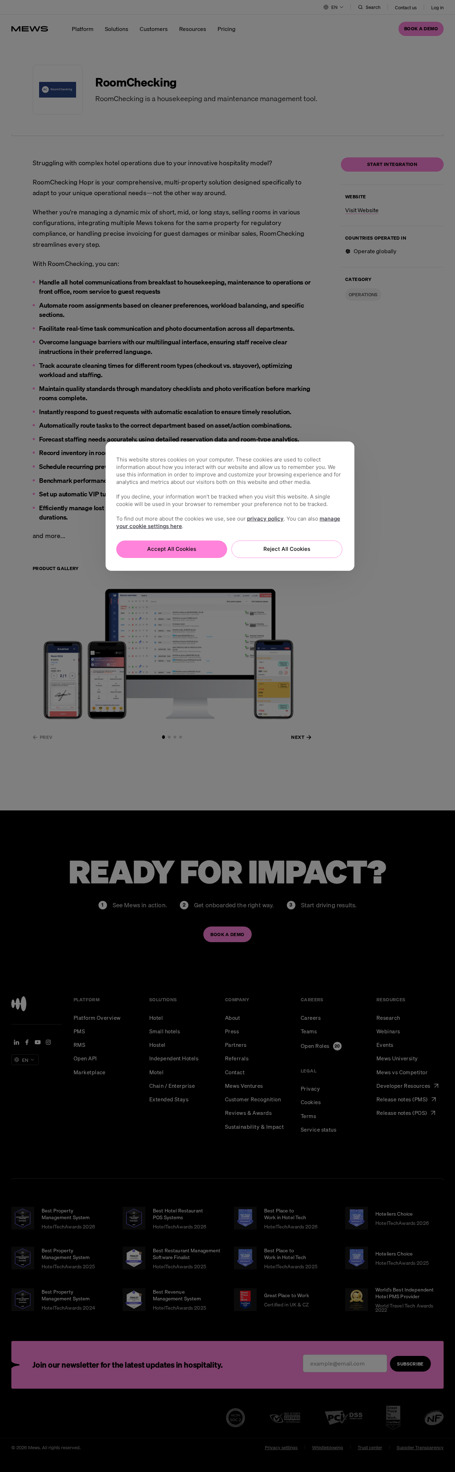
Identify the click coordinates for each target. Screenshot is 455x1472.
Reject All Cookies (286, 549)
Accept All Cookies (171, 549)
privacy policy (265, 518)
